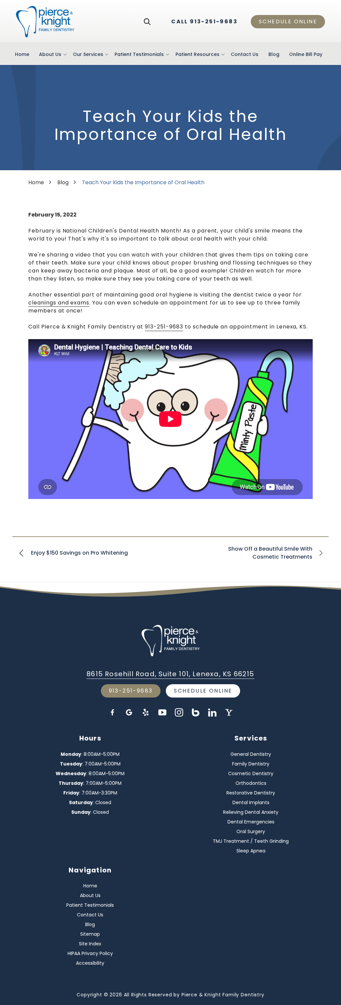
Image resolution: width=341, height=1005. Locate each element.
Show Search (147, 21)
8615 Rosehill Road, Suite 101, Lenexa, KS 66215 (170, 674)
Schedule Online (288, 21)
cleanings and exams (58, 302)
